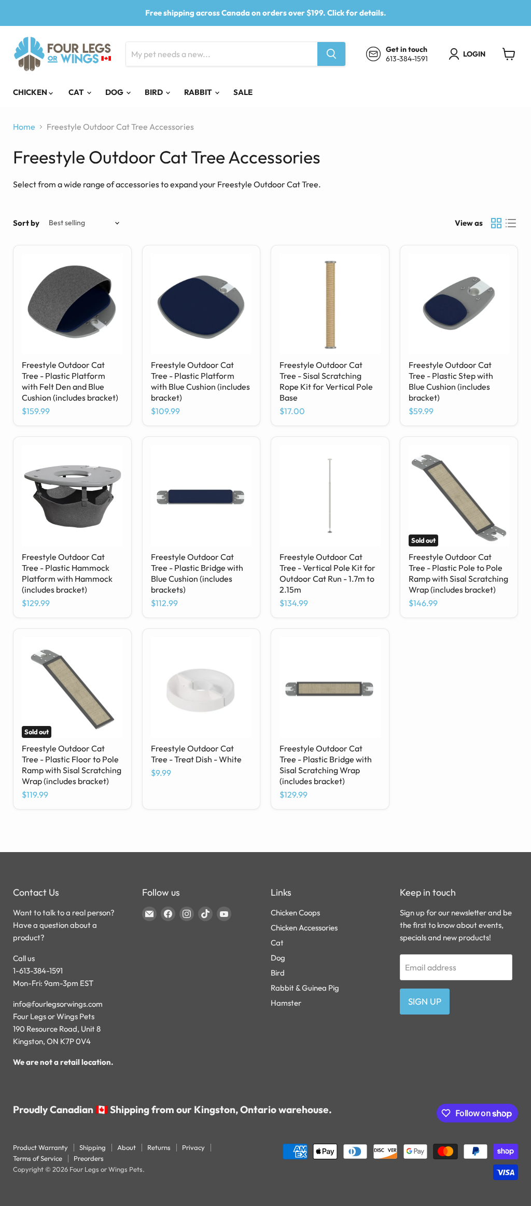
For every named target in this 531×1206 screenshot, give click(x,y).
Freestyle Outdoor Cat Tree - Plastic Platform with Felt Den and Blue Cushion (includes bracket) (70, 381)
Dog (115, 92)
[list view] (511, 223)
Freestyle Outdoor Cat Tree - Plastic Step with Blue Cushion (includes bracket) (451, 381)
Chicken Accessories (304, 928)
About (126, 1147)
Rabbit (199, 92)
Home (24, 126)
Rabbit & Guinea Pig (305, 988)
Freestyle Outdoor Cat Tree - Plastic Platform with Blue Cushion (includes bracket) (200, 381)
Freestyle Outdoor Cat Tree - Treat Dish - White (196, 753)
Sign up (424, 1001)
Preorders (89, 1158)
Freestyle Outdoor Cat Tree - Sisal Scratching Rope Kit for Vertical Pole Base (326, 381)
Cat (77, 92)
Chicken (31, 92)
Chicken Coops (295, 912)
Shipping (92, 1147)
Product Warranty (40, 1147)
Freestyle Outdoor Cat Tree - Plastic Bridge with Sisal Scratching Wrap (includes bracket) (326, 764)
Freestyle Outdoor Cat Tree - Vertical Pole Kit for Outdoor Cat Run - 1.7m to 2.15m (327, 573)
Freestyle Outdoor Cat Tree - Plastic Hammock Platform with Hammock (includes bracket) (67, 573)
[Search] (331, 54)
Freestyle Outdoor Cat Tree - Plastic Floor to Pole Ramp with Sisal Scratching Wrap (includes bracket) (71, 764)
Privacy (193, 1147)
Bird (154, 92)
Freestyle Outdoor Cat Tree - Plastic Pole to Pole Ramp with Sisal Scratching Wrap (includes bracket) (458, 573)
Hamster (286, 1003)
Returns (159, 1147)
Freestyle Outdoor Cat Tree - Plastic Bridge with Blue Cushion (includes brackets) (197, 573)
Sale (243, 92)
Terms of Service (37, 1158)
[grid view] (496, 223)
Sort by (26, 222)
